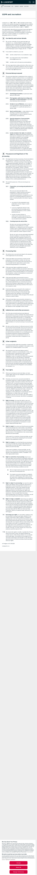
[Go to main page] (9, 2)
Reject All (18, 867)
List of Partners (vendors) (8, 859)
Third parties (30, 852)
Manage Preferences (18, 872)
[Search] (29, 2)
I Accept (18, 863)
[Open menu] (33, 2)
